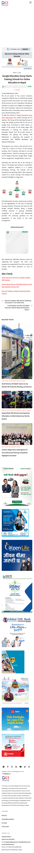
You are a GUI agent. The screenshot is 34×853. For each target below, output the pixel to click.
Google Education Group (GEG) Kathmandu (17, 116)
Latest (3, 381)
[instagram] (12, 767)
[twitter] (3, 767)
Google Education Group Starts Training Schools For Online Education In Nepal (17, 79)
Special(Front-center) (14, 381)
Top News (28, 410)
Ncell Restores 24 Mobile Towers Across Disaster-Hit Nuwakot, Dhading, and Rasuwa (17, 385)
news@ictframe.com (24, 842)
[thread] (29, 767)
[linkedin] (16, 767)
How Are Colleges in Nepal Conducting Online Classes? (16, 292)
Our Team (4, 823)
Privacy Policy (5, 826)
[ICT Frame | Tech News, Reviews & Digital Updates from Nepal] (5, 5)
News (6, 381)
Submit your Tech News (8, 839)
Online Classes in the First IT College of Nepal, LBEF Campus (16, 278)
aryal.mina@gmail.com (8, 844)
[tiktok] (25, 767)
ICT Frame (17, 90)
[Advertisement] (17, 26)
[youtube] (20, 767)
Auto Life (4, 410)
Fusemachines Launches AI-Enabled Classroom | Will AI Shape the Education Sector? (17, 308)
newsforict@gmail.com (11, 842)
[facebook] (8, 767)
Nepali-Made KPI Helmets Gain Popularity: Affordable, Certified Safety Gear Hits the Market (16, 416)
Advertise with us (6, 836)
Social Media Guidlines (8, 819)
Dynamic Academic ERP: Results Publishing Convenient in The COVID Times (18, 302)
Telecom (23, 381)
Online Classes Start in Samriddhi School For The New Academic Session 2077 (17, 285)
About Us (4, 815)
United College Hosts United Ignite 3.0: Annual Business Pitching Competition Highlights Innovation (15, 452)
